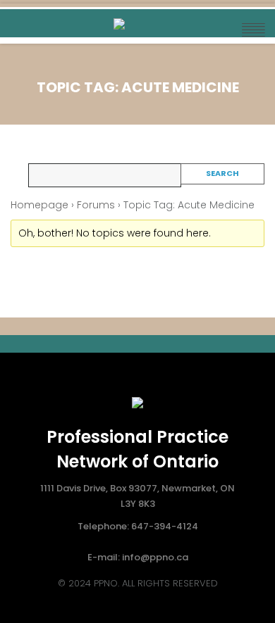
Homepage (39, 205)
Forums (96, 205)
